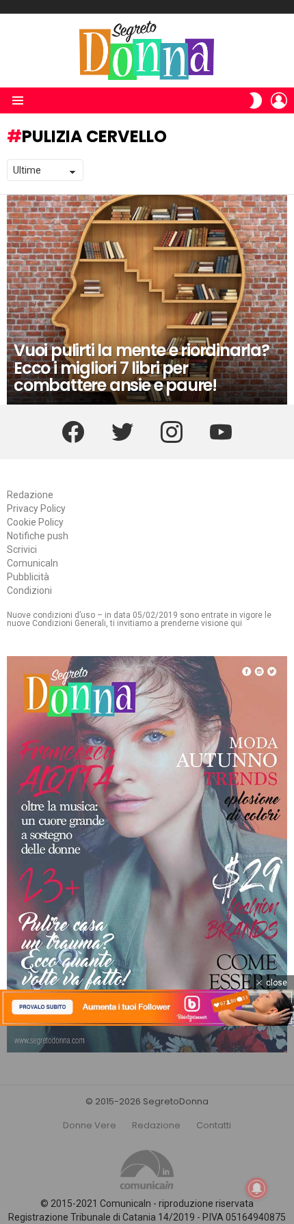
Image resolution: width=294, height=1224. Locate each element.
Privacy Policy (36, 508)
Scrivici (22, 549)
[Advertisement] (147, 1125)
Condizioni (29, 590)
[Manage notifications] (257, 1188)
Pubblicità (28, 576)
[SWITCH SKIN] (256, 100)
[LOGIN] (279, 100)
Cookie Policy (35, 522)
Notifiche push (37, 535)
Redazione (30, 494)
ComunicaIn (32, 563)
